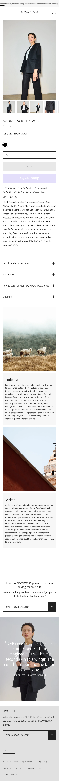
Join (52, 607)
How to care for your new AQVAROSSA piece (26, 285)
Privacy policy (42, 762)
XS (7, 155)
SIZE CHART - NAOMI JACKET (15, 134)
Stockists (20, 768)
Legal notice (26, 762)
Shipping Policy (34, 768)
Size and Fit (9, 274)
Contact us (8, 768)
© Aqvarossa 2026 (10, 762)
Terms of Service (10, 775)
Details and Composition (16, 263)
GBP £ (7, 750)
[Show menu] (5, 12)
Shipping (7, 296)
